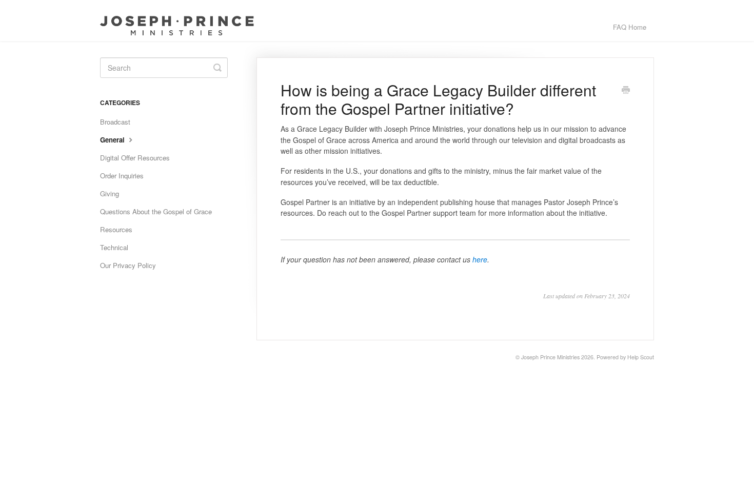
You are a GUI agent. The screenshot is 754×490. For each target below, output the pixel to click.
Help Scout (640, 357)
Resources (116, 229)
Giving (109, 193)
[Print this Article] (626, 90)
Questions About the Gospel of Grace (156, 211)
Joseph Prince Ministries (550, 357)
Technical (114, 247)
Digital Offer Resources (135, 157)
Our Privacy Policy (128, 265)
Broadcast (115, 122)
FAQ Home (629, 27)
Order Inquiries (122, 175)
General (113, 140)
